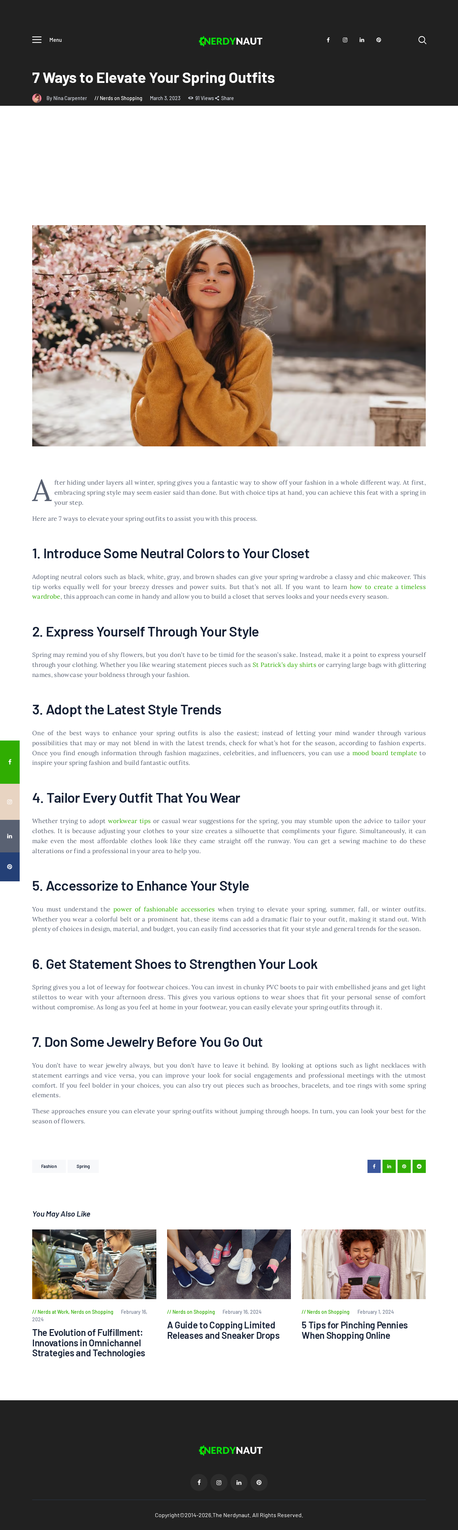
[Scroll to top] (447, 904)
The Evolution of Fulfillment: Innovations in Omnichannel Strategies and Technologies (88, 1342)
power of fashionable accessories (164, 909)
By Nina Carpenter (67, 98)
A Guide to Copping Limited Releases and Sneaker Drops (223, 1330)
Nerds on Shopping (121, 98)
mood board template (384, 753)
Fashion (49, 1166)
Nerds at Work (53, 1312)
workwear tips (129, 821)
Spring (83, 1166)
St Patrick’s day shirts (284, 665)
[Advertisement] (229, 172)
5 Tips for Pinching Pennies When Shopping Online (355, 1330)
